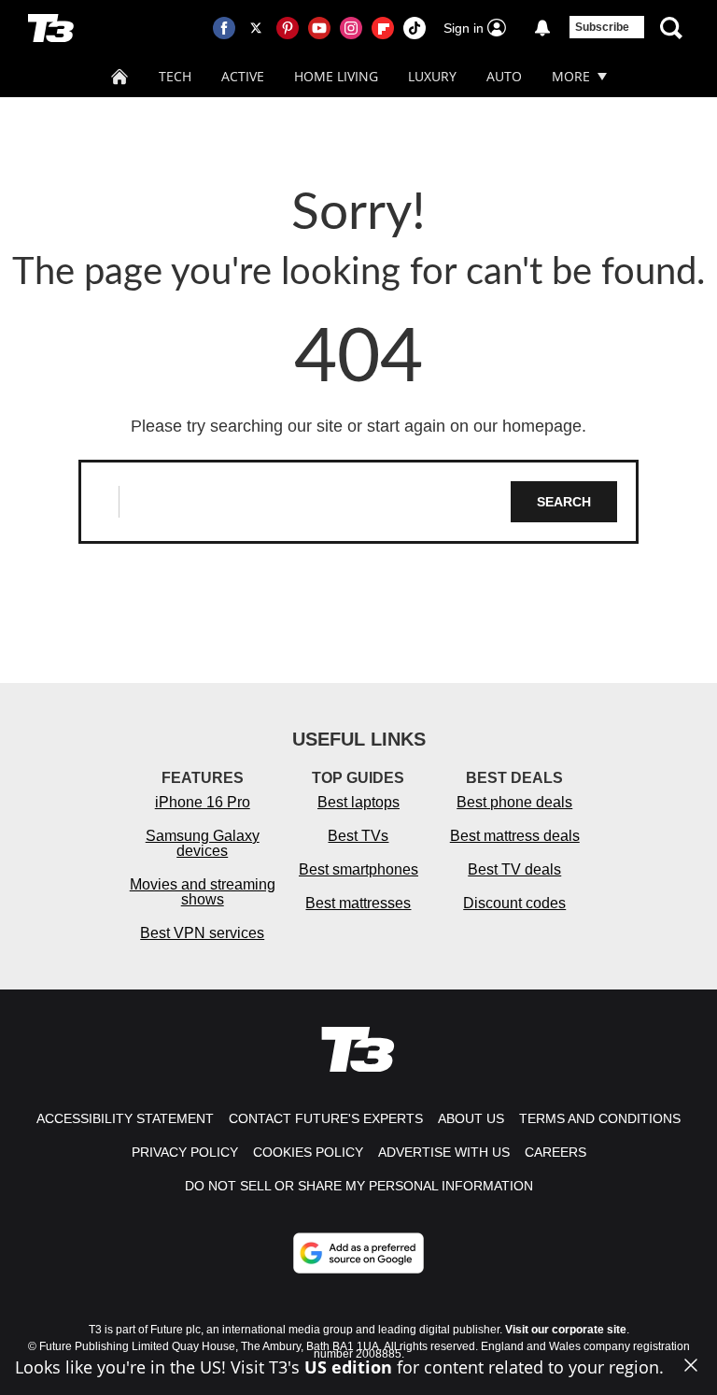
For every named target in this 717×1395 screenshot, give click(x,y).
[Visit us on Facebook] (224, 28)
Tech (175, 76)
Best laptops (358, 802)
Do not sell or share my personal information (359, 1185)
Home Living (336, 76)
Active (242, 76)
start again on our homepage (474, 426)
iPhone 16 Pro (202, 802)
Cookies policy (308, 1152)
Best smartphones (358, 869)
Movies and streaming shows (202, 891)
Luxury (432, 76)
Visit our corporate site (565, 1329)
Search (564, 501)
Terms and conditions (600, 1118)
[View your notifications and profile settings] (542, 28)
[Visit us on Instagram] (351, 28)
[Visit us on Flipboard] (383, 28)
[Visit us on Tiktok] (414, 28)
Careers (555, 1152)
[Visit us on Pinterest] (287, 28)
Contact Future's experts (326, 1118)
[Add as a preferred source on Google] (358, 1253)
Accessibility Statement (125, 1118)
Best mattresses (358, 903)
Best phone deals (514, 802)
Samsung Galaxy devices (203, 843)
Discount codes (514, 903)
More (571, 76)
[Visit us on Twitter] (256, 28)
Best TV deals (514, 869)
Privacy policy (185, 1152)
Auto (504, 76)
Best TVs (358, 836)
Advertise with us (444, 1152)
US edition (348, 1367)
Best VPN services (202, 933)
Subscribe (602, 27)
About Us (471, 1118)
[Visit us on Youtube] (319, 28)
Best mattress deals (515, 836)
